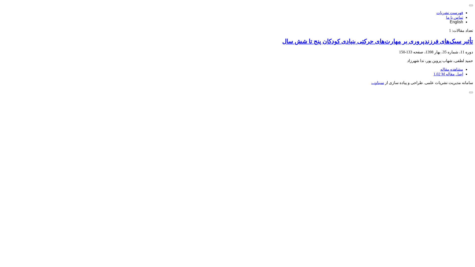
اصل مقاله (448, 74)
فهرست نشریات (449, 13)
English (456, 22)
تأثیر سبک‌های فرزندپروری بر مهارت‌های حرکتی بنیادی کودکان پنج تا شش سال (377, 41)
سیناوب (377, 83)
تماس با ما (454, 17)
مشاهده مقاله (451, 69)
